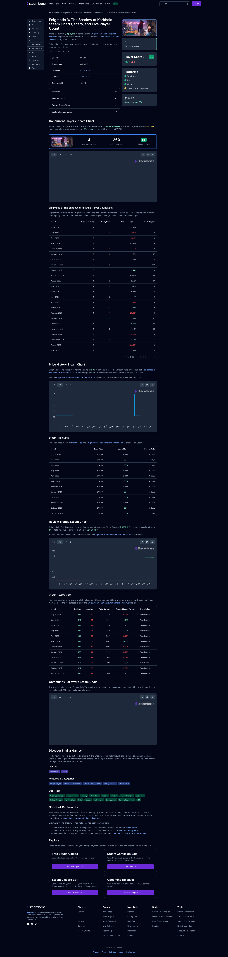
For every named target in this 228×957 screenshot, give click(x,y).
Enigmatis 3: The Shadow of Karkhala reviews (115, 534)
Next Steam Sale (184, 926)
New (64, 4)
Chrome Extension (185, 912)
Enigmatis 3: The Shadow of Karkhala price (75, 377)
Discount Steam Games (162, 916)
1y (65, 154)
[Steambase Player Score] (144, 56)
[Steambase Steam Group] (32, 924)
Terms (104, 952)
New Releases (108, 926)
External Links (58, 98)
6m (60, 384)
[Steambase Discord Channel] (28, 924)
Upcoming (72, 4)
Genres (130, 912)
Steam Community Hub (127, 830)
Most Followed (109, 921)
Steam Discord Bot (185, 916)
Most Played (54, 4)
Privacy (96, 952)
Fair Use (112, 952)
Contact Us (130, 952)
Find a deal (129, 867)
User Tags (131, 921)
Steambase (31, 912)
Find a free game (73, 867)
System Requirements (62, 112)
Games (57, 13)
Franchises (132, 935)
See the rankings (129, 893)
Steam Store (131, 827)
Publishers (132, 931)
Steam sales (76, 443)
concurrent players (110, 36)
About (121, 952)
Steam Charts (84, 931)
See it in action (73, 893)
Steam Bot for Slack (186, 921)
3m (59, 154)
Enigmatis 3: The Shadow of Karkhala (129, 833)
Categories (132, 916)
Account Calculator (186, 931)
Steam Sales (84, 4)
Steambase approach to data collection (81, 818)
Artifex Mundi (85, 70)
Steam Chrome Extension (102, 4)
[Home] (50, 13)
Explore (197, 4)
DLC (79, 916)
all (71, 154)
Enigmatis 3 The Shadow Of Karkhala (77, 13)
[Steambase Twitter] (36, 924)
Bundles (81, 926)
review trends (55, 39)
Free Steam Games (160, 921)
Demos (81, 921)
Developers (132, 926)
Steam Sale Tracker (161, 912)
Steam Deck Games (111, 935)
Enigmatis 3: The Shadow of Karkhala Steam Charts (115, 13)
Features (56, 91)
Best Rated (107, 912)
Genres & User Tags (61, 105)
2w (53, 154)
